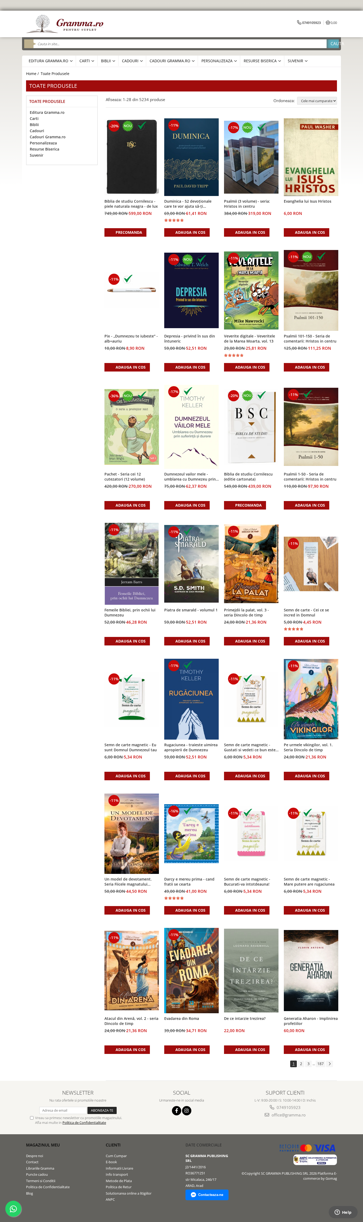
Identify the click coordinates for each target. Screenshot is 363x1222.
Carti (34, 118)
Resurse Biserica (44, 149)
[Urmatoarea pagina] (329, 1064)
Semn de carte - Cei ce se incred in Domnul (306, 612)
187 (320, 1063)
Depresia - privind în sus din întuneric (189, 338)
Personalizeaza (43, 142)
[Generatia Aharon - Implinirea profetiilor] (311, 970)
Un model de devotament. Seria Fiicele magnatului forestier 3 (128, 882)
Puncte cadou (37, 1174)
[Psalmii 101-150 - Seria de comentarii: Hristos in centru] (311, 290)
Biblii (34, 124)
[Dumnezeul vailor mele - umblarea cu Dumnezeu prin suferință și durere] (191, 427)
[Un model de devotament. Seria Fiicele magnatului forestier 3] (131, 834)
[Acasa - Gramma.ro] (66, 24)
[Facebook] (176, 1110)
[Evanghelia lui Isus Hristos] (311, 157)
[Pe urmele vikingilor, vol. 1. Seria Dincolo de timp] (311, 699)
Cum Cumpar (116, 1155)
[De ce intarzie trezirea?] (251, 970)
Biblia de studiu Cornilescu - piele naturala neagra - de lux (131, 204)
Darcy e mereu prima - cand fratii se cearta (189, 882)
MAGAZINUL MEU (43, 1145)
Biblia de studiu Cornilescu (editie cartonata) (248, 477)
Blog (29, 1193)
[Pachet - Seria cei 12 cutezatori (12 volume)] (131, 427)
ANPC (110, 1199)
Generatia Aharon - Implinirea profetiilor (311, 1021)
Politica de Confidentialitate (84, 1122)
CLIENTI (113, 1145)
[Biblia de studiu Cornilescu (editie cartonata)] (251, 427)
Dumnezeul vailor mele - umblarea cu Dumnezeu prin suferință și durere (190, 477)
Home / (33, 73)
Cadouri (37, 130)
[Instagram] (186, 1110)
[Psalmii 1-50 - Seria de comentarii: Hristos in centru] (311, 427)
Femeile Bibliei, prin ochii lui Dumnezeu (129, 612)
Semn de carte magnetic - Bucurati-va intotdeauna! (247, 882)
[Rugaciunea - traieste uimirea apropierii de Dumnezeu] (191, 699)
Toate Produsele (55, 73)
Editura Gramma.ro (47, 112)
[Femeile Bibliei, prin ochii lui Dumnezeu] (131, 564)
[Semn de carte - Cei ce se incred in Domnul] (311, 564)
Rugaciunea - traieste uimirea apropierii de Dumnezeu (191, 747)
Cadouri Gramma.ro (48, 136)
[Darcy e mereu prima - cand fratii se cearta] (191, 833)
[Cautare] (333, 43)
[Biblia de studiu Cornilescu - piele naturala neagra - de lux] (131, 157)
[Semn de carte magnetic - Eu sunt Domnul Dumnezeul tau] (131, 699)
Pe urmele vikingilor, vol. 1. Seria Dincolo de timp (308, 747)
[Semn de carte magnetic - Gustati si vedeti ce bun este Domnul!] (251, 699)
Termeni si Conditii (40, 1180)
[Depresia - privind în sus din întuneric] (191, 290)
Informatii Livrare (119, 1168)
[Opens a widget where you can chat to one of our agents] (343, 1212)
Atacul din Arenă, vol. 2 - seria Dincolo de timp (131, 1021)
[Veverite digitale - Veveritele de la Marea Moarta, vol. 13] (251, 290)
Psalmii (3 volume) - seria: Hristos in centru (247, 204)
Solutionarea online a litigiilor (128, 1193)
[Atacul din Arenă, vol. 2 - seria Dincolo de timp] (131, 970)
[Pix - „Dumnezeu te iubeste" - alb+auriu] (131, 290)
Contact (32, 1162)
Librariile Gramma (40, 1168)
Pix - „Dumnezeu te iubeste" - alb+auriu (131, 338)
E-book (111, 1162)
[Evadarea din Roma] (191, 970)
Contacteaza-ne (210, 1195)
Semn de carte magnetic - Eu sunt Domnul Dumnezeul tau (130, 747)
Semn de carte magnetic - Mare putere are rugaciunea (309, 882)
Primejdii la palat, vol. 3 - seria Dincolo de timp (246, 612)
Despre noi (34, 1155)
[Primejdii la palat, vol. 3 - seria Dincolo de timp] (251, 563)
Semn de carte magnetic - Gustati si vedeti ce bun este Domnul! (250, 747)
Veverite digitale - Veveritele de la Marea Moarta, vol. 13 (249, 338)
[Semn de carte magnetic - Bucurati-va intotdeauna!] (251, 833)
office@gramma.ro (288, 1114)
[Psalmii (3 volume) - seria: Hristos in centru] (251, 157)
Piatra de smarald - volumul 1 (191, 609)
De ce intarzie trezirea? (244, 1018)
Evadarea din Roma (181, 1018)
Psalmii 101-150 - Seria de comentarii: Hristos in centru (310, 338)
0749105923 (288, 1107)
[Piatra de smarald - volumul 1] (191, 564)
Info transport (117, 1174)
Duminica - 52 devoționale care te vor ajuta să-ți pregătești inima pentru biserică (188, 204)
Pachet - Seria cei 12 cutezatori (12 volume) (124, 477)
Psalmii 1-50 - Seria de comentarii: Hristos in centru (310, 477)
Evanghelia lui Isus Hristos (307, 201)
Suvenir (36, 155)
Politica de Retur (119, 1187)
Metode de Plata (119, 1180)
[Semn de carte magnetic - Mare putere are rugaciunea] (311, 833)
